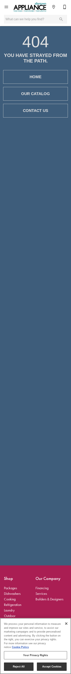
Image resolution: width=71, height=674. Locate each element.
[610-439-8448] (64, 7)
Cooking (10, 599)
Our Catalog (35, 93)
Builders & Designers (49, 599)
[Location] (53, 7)
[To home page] (30, 7)
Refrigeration (12, 605)
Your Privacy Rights (35, 655)
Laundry (9, 610)
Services (41, 593)
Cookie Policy (20, 647)
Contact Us (35, 110)
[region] (35, 646)
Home (35, 77)
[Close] (66, 623)
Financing (42, 588)
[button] (6, 7)
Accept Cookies (52, 666)
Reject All (19, 666)
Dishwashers (12, 593)
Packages (10, 588)
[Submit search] (61, 19)
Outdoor (9, 616)
